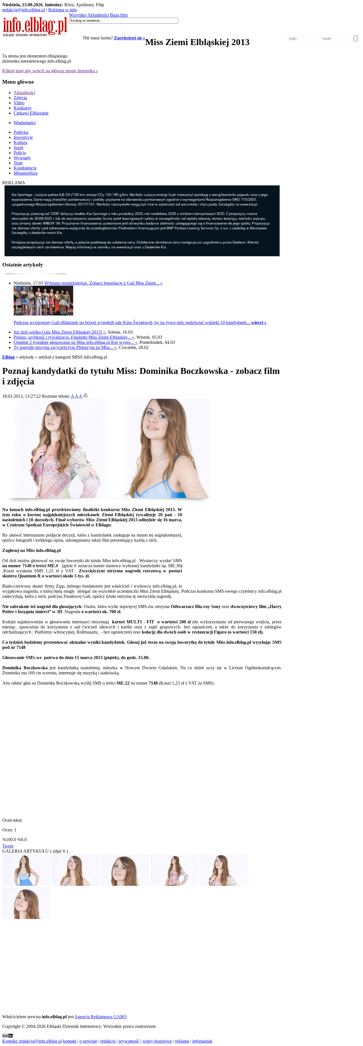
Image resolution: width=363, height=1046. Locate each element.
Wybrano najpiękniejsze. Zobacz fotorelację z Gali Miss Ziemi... (103, 283)
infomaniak (202, 1041)
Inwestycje (23, 137)
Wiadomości (25, 122)
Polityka (21, 132)
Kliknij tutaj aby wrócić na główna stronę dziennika (50, 70)
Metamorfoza (25, 173)
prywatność (129, 1041)
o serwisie (88, 1041)
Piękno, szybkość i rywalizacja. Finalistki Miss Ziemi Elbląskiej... (74, 337)
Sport (18, 147)
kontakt (69, 1041)
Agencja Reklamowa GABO (101, 1016)
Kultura (20, 142)
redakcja (107, 1041)
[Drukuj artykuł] (85, 396)
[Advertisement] (234, 542)
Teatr (18, 162)
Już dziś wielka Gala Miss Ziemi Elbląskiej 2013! (59, 332)
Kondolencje (25, 168)
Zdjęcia (20, 97)
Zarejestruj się (129, 37)
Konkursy (22, 107)
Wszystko (77, 14)
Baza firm (119, 14)
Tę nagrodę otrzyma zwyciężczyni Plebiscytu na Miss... (65, 347)
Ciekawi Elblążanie (31, 113)
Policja (20, 152)
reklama (182, 1041)
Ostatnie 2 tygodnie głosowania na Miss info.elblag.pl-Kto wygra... (75, 342)
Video (19, 102)
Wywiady (22, 157)
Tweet (7, 846)
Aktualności (98, 14)
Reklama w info (62, 9)
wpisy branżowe (157, 1041)
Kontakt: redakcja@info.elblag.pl (32, 1041)
